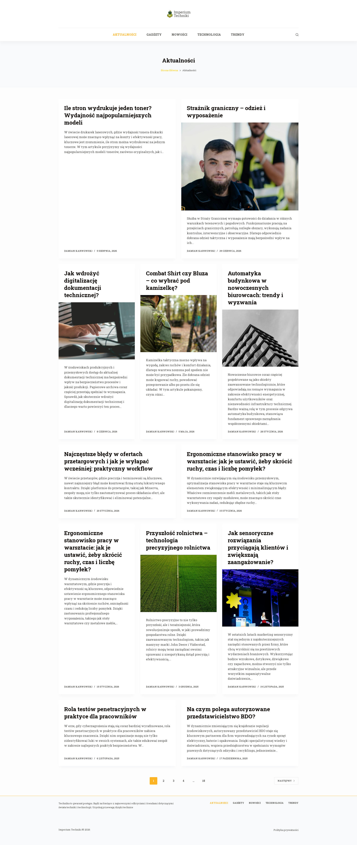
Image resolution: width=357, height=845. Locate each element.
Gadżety (154, 34)
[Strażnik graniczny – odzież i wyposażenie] (239, 166)
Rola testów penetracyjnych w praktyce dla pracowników (105, 712)
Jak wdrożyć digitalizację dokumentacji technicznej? (82, 284)
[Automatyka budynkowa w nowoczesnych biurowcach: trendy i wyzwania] (260, 338)
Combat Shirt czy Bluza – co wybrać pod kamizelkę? (177, 280)
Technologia (209, 34)
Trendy (237, 34)
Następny (285, 780)
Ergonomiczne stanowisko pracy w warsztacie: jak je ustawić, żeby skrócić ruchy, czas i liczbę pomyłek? (239, 461)
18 (203, 781)
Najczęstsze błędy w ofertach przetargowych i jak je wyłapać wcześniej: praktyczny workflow (108, 461)
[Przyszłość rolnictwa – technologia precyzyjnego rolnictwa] (178, 583)
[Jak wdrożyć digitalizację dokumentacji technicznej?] (97, 331)
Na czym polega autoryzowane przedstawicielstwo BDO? (228, 712)
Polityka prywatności (286, 830)
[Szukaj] (297, 34)
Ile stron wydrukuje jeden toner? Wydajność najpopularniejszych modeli (108, 115)
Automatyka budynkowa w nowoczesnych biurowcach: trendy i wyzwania (255, 288)
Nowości (179, 34)
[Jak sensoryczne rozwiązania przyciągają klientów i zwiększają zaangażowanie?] (260, 598)
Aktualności (124, 34)
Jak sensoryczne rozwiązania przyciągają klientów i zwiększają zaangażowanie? (258, 547)
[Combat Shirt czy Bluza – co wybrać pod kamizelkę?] (178, 323)
